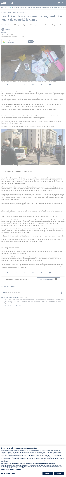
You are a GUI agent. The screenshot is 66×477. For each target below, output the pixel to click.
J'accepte (58, 473)
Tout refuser (48, 473)
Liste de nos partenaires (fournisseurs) (11, 469)
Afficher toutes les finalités (8, 473)
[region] (33, 461)
